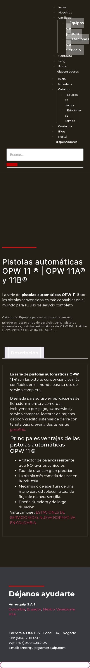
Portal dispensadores (67, 139)
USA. (12, 614)
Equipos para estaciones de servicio (46, 317)
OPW (59, 322)
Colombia (17, 609)
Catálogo (65, 17)
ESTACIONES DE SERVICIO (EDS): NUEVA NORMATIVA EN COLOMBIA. (42, 517)
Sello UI (51, 330)
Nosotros (65, 12)
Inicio (62, 7)
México (49, 609)
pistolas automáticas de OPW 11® (48, 326)
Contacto (65, 56)
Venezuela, (65, 609)
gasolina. (18, 430)
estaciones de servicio (36, 322)
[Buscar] (12, 164)
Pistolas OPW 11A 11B (27, 330)
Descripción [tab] (24, 352)
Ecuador (34, 609)
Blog (61, 61)
